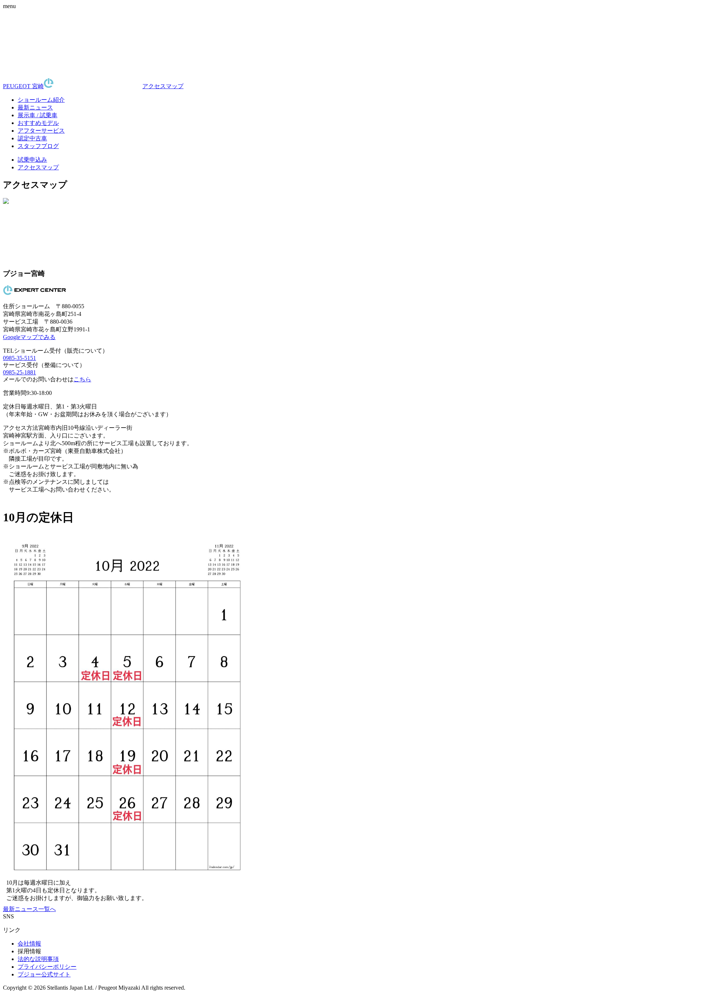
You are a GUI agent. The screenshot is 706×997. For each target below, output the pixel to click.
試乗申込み (32, 159)
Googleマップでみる (29, 337)
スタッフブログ (38, 146)
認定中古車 (32, 138)
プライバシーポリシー (47, 967)
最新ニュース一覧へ (29, 909)
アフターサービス (41, 130)
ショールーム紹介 (41, 100)
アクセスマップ (162, 86)
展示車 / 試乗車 (37, 115)
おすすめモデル (38, 123)
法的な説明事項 (38, 959)
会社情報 (29, 943)
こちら (82, 379)
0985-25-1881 (19, 372)
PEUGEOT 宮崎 (23, 86)
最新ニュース (35, 107)
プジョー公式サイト (44, 974)
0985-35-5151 (19, 358)
